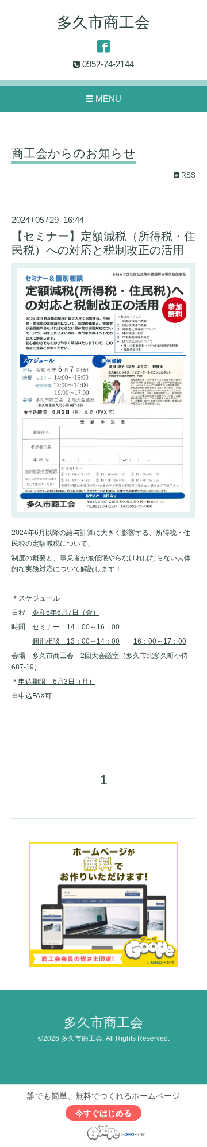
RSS (187, 175)
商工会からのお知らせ (74, 153)
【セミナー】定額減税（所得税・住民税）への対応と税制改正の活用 (103, 243)
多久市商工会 (103, 22)
